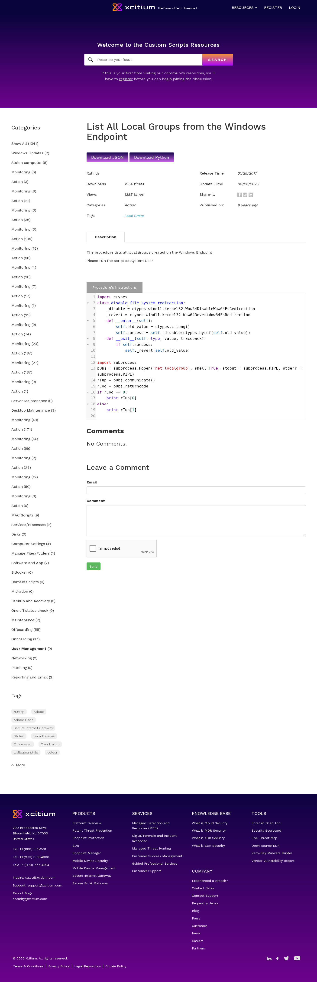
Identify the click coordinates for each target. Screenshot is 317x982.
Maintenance (22, 620)
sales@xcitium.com (40, 877)
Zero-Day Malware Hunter (272, 853)
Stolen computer (26, 163)
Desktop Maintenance (30, 411)
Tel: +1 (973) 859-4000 (31, 857)
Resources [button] (243, 7)
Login (294, 7)
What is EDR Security (208, 845)
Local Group (134, 216)
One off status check (29, 611)
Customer (199, 926)
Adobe (39, 712)
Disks (16, 534)
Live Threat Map (264, 838)
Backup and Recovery (30, 601)
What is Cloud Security (209, 823)
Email (92, 482)
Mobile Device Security (90, 861)
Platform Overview (86, 823)
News (196, 933)
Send (93, 566)
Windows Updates (27, 153)
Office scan (23, 744)
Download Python (151, 157)
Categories (25, 127)
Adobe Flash (23, 720)
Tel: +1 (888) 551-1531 (29, 849)
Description (105, 237)
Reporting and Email (29, 677)
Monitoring (20, 172)
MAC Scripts (22, 515)
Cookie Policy (115, 966)
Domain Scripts (25, 582)
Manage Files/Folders (30, 553)
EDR (75, 845)
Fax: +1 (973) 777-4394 (31, 865)
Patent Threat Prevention (92, 830)
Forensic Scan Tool (266, 823)
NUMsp (19, 712)
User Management (28, 649)
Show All (19, 144)
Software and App (27, 563)
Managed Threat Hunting (151, 848)
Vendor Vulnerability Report (273, 861)
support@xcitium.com (45, 885)
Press (196, 918)
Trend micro (50, 744)
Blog (195, 911)
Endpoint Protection (88, 838)
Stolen (19, 736)
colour (52, 752)
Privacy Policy (59, 966)
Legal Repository (87, 966)
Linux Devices (44, 736)
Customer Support (146, 871)
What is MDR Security (209, 830)
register (126, 79)
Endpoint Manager (86, 853)
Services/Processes (28, 525)
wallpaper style (26, 752)
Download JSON (107, 157)
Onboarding (21, 639)
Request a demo (205, 903)
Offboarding (21, 630)
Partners (198, 948)
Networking (21, 658)
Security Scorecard (266, 830)
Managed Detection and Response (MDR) (151, 825)
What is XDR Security (208, 838)
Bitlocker (19, 573)
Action (17, 182)
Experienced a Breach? (210, 881)
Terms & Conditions (28, 966)
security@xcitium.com (30, 899)
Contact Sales (203, 888)
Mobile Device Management (94, 868)
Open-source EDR (265, 845)
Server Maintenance (29, 401)
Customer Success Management (157, 856)
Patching (19, 668)
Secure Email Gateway (90, 883)
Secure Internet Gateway (33, 728)
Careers (198, 941)
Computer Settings (28, 544)
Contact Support (205, 895)
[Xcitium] (155, 7)
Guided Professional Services (154, 863)
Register (273, 7)
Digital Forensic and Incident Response (154, 838)
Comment (96, 501)
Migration (19, 592)
